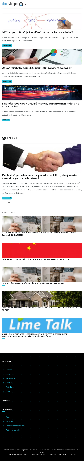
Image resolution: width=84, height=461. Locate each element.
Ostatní (6, 120)
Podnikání (7, 198)
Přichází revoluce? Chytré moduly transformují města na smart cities (40, 105)
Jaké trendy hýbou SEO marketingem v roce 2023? (37, 68)
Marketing (7, 45)
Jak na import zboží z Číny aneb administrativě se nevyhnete (37, 259)
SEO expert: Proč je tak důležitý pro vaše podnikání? (37, 32)
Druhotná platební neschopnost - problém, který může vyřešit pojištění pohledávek (39, 177)
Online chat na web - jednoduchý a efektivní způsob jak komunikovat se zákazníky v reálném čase (35, 335)
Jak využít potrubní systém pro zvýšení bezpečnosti (33, 283)
